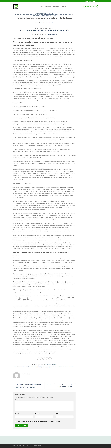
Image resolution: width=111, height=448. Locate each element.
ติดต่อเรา (64, 6)
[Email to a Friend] (44, 358)
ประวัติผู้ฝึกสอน (57, 6)
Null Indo (50, 22)
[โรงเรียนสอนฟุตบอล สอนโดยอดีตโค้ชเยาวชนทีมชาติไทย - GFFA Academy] (24, 6)
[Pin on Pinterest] (47, 358)
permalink (50, 367)
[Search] (38, 6)
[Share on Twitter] (41, 358)
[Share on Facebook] (38, 358)
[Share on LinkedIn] (50, 358)
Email (37, 414)
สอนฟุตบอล (48, 6)
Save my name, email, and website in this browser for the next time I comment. (38, 421)
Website (58, 414)
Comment (17, 400)
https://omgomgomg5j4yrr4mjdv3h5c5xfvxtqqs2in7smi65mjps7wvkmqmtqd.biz (44, 30)
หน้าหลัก (42, 6)
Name (17, 414)
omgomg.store (52, 34)
